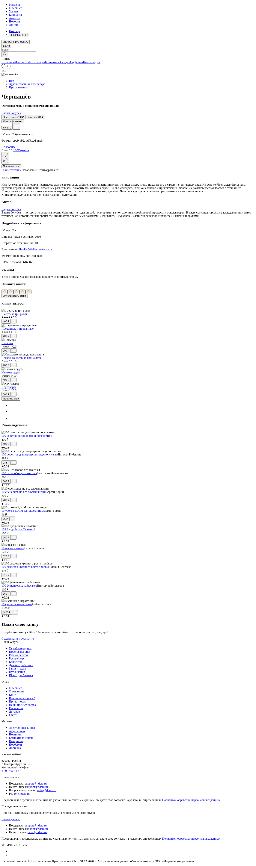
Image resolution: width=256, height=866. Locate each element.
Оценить (23, 150)
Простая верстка (19, 651)
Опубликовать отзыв (14, 295)
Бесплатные (52, 62)
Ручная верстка (18, 655)
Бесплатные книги (21, 737)
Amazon (47, 249)
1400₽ (6, 612)
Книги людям (91, 62)
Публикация (17, 671)
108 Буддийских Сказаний (18, 529)
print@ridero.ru (38, 786)
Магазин (14, 4)
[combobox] (128, 50)
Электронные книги (22, 727)
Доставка (15, 748)
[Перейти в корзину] (8, 67)
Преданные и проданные (17, 328)
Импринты (22, 62)
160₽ (6, 537)
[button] (128, 54)
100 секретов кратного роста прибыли (25, 566)
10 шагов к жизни (12, 548)
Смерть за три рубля (14, 314)
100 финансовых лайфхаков (19, 585)
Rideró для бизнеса (21, 675)
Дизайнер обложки (21, 665)
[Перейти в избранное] (3, 67)
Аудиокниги (17, 731)
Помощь (14, 31)
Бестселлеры (37, 62)
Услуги (13, 11)
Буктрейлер (16, 658)
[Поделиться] (5, 161)
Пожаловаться (11, 166)
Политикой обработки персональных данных (191, 800)
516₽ (6, 575)
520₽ (6, 556)
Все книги (8, 62)
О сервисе (15, 8)
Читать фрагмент (13, 121)
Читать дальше (10, 819)
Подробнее (8, 147)
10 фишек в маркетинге (16, 604)
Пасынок (7, 343)
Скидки (65, 62)
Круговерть (8, 387)
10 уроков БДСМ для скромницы (22, 510)
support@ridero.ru (36, 783)
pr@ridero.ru (22, 793)
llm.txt (12, 715)
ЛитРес (23, 249)
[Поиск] (4, 54)
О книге (6, 170)
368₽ (6, 481)
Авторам (14, 18)
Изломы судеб (10, 372)
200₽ (6, 350)
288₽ (6, 462)
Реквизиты (16, 708)
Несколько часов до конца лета (21, 357)
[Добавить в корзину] (16, 126)
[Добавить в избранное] (5, 155)
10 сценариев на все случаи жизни (23, 491)
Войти (6, 45)
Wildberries (35, 249)
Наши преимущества (22, 704)
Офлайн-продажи (20, 648)
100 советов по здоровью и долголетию (26, 435)
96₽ (5, 518)
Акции (13, 24)
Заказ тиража (17, 668)
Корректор (15, 661)
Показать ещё (11, 398)
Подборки (76, 62)
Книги (13, 694)
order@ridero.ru (46, 790)
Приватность (17, 701)
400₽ (6, 321)
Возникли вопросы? (22, 698)
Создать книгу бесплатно (17, 638)
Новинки (15, 734)
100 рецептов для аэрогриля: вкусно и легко (29, 454)
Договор (14, 711)
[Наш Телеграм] (10, 854)
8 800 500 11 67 (11, 770)
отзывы (17, 170)
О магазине (16, 691)
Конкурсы (15, 14)
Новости (14, 21)
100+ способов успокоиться (19, 473)
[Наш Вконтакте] (11, 851)
